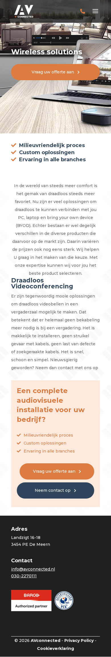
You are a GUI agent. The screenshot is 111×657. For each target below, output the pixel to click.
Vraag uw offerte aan (53, 72)
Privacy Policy (79, 640)
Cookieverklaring (55, 648)
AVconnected (45, 640)
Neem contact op (53, 490)
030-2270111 (24, 576)
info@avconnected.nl (33, 569)
